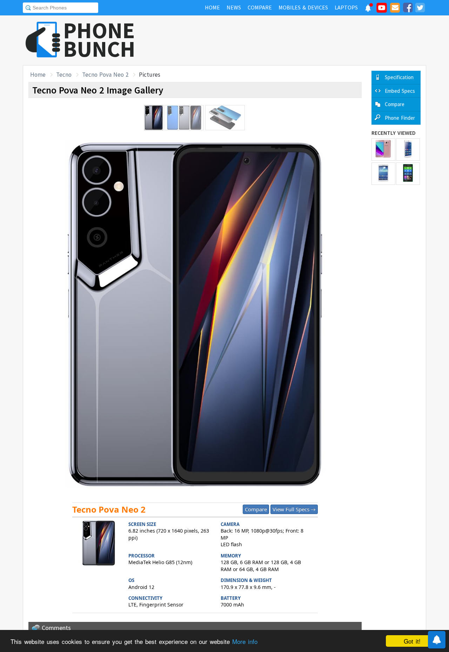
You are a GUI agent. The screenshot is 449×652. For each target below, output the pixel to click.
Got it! (412, 641)
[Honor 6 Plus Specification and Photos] (408, 149)
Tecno (64, 74)
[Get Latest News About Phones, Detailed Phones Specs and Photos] (43, 40)
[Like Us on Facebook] (408, 9)
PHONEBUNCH (99, 39)
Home (38, 74)
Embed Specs (400, 91)
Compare (256, 509)
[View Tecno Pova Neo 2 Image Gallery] (98, 544)
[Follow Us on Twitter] (420, 9)
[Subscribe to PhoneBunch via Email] (395, 9)
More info (244, 641)
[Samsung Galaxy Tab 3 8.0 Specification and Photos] (383, 173)
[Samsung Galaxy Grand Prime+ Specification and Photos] (383, 149)
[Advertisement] (298, 40)
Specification (399, 77)
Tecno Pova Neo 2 (105, 74)
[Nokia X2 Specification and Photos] (408, 173)
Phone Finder (400, 118)
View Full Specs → (294, 509)
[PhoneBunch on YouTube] (381, 10)
